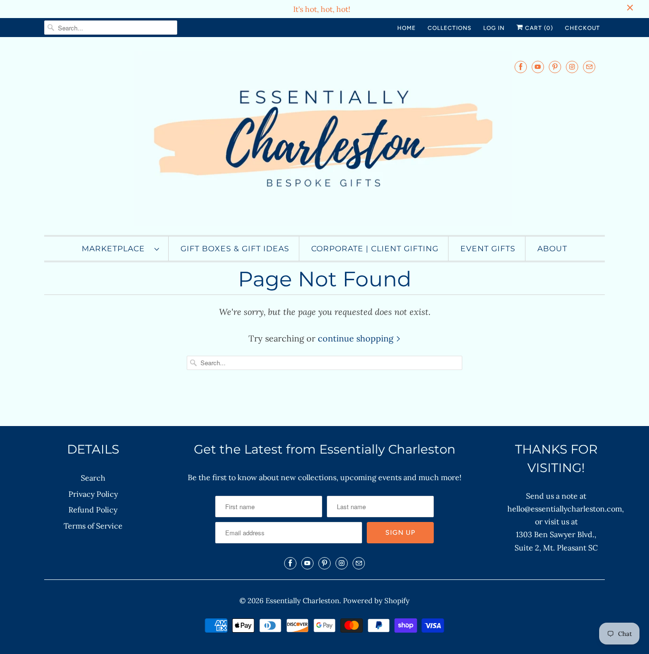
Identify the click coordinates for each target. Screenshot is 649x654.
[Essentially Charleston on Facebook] (521, 66)
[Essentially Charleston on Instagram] (572, 66)
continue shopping (357, 338)
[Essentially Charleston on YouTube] (538, 66)
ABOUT (552, 248)
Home (406, 28)
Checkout (582, 28)
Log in (494, 28)
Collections (449, 28)
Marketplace (116, 248)
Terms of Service (93, 526)
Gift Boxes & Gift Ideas (235, 248)
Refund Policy (92, 509)
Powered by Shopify (376, 600)
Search (93, 478)
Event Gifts (487, 248)
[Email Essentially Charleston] (589, 66)
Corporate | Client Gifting (375, 248)
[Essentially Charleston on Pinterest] (555, 66)
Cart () (538, 28)
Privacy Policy (93, 494)
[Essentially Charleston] (324, 138)
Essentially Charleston (302, 600)
